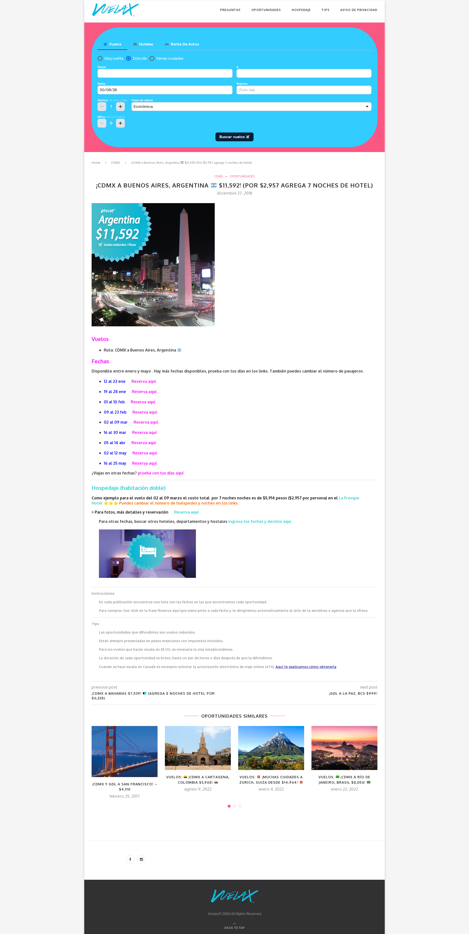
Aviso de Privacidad (358, 10)
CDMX (115, 163)
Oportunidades (266, 10)
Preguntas (230, 10)
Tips (325, 10)
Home (96, 163)
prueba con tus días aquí (160, 473)
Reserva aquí (143, 381)
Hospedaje (301, 10)
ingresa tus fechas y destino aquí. (260, 521)
